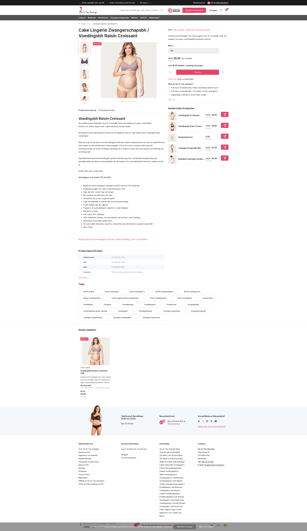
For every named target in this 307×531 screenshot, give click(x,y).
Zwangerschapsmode (119, 18)
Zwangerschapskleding (92, 317)
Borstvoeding (88, 292)
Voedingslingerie (145, 311)
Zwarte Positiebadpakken (169, 494)
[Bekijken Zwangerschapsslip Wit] (172, 148)
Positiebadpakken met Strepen (171, 497)
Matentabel (154, 18)
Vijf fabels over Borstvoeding (171, 459)
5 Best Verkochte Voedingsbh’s (171, 465)
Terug (83, 24)
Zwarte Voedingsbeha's (169, 471)
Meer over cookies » (206, 527)
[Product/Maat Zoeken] (161, 10)
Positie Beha (208, 298)
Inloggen (124, 455)
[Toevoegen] (224, 114)
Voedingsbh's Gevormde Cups (171, 500)
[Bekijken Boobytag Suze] (172, 138)
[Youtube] (216, 421)
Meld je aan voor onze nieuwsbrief (212, 426)
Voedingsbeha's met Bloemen (171, 478)
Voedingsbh (123, 311)
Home (88, 24)
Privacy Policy (84, 474)
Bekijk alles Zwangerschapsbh (198, 30)
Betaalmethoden (85, 459)
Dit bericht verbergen (184, 527)
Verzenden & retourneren (89, 462)
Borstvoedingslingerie (164, 292)
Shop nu (197, 72)
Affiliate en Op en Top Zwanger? (91, 481)
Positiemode (171, 304)
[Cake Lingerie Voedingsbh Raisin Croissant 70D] (96, 351)
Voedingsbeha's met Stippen (171, 481)
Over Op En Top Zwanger (89, 449)
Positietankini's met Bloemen (170, 487)
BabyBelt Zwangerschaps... (191, 159)
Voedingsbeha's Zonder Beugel (172, 503)
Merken (134, 18)
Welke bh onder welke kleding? (172, 462)
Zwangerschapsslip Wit (189, 148)
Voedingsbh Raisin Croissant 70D (93, 372)
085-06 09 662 (207, 462)
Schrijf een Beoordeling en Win (91, 484)
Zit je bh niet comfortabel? (169, 452)
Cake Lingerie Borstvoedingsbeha (125, 298)
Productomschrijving (87, 110)
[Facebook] (199, 421)
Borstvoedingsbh (112, 292)
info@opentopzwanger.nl (214, 465)
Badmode (92, 18)
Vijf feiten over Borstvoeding (170, 455)
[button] (122, 101)
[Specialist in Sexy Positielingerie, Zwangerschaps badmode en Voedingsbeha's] (97, 10)
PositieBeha (88, 304)
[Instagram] (207, 421)
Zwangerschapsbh (198, 311)
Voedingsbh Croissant (188, 115)
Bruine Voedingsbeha (92, 298)
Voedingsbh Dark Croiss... (190, 126)
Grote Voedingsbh (184, 298)
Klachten (82, 468)
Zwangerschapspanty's (194, 10)
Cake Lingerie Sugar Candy (170, 509)
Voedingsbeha (193, 304)
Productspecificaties (107, 110)
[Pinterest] (211, 421)
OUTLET (143, 18)
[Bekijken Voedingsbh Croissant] (172, 116)
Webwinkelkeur (222, 3)
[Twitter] (203, 421)
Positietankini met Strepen (169, 490)
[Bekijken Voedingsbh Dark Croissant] (172, 127)
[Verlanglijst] (221, 10)
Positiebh (107, 304)
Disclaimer (83, 471)
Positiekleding (127, 304)
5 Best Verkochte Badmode (170, 468)
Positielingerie (150, 304)
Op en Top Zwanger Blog (169, 449)
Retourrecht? (84, 465)
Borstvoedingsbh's (137, 292)
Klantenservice (199, 3)
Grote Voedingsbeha (158, 298)
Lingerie (82, 18)
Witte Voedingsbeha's (168, 474)
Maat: (171, 46)
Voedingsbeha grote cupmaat (95, 311)
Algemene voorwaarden (88, 455)
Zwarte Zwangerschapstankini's (172, 484)
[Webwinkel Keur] (174, 10)
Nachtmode (103, 18)
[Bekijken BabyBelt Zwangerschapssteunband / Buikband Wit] (172, 159)
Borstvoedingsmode (192, 292)
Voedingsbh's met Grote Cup (171, 506)
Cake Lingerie (178, 30)
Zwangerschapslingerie (122, 317)
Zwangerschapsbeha (171, 311)
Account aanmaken (128, 458)
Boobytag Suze (185, 137)
